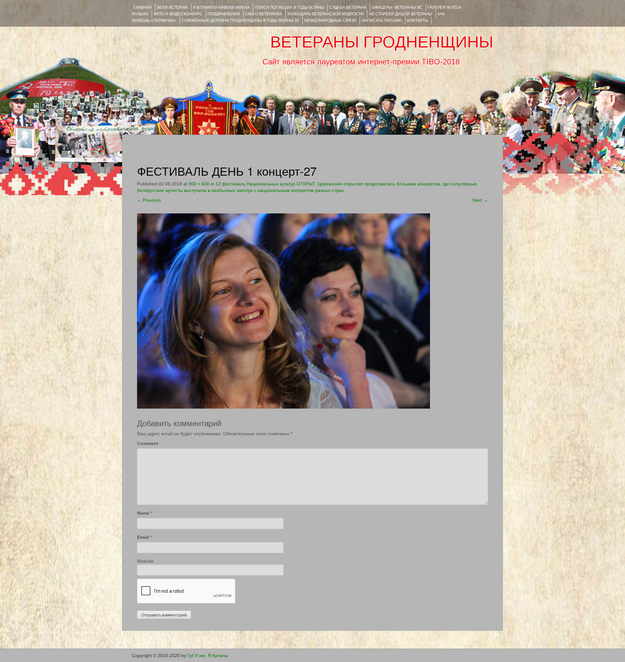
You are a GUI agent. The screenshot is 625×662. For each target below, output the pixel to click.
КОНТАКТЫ (417, 20)
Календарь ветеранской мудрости (325, 14)
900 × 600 (198, 183)
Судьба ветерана (348, 7)
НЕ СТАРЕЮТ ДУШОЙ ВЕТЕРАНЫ (400, 14)
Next (480, 200)
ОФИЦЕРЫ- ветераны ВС (397, 7)
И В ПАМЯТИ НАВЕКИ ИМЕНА (221, 7)
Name (143, 513)
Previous (149, 200)
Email (143, 537)
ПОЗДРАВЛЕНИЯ (224, 14)
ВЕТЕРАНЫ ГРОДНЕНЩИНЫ (381, 42)
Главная (142, 7)
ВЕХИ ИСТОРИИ (172, 7)
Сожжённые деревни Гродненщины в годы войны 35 (240, 20)
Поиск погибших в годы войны (289, 7)
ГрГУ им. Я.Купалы (208, 655)
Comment (147, 443)
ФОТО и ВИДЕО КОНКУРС (178, 14)
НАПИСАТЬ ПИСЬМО (382, 20)
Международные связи (330, 20)
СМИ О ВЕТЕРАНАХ (263, 14)
